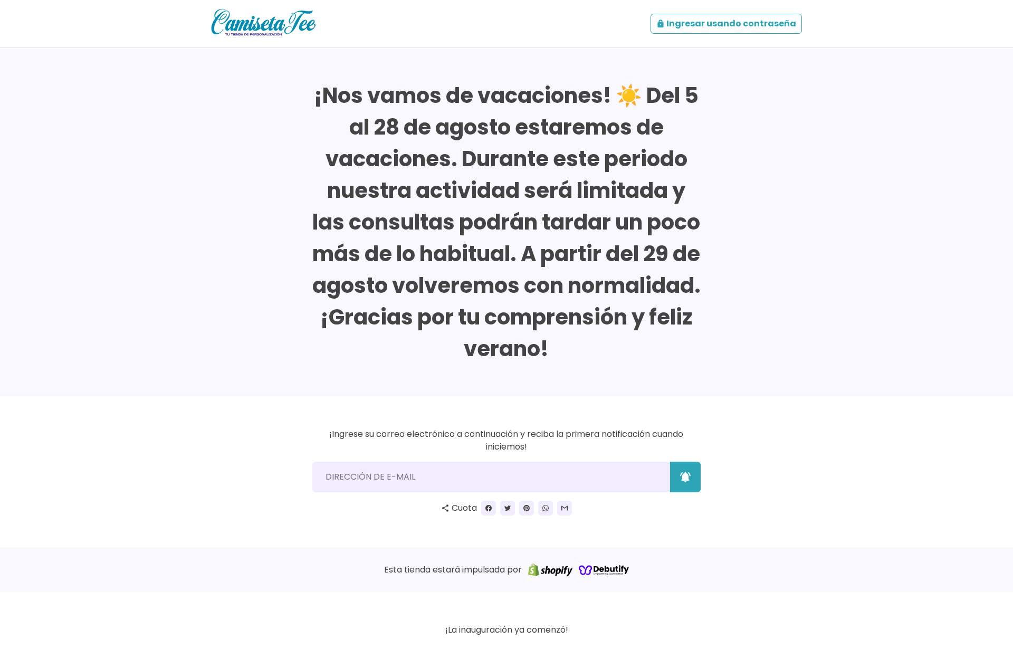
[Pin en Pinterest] (526, 508)
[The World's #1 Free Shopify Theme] (604, 569)
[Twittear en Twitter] (507, 508)
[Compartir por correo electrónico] (564, 508)
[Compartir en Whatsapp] (545, 508)
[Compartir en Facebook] (488, 508)
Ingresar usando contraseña (726, 23)
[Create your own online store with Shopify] (550, 569)
